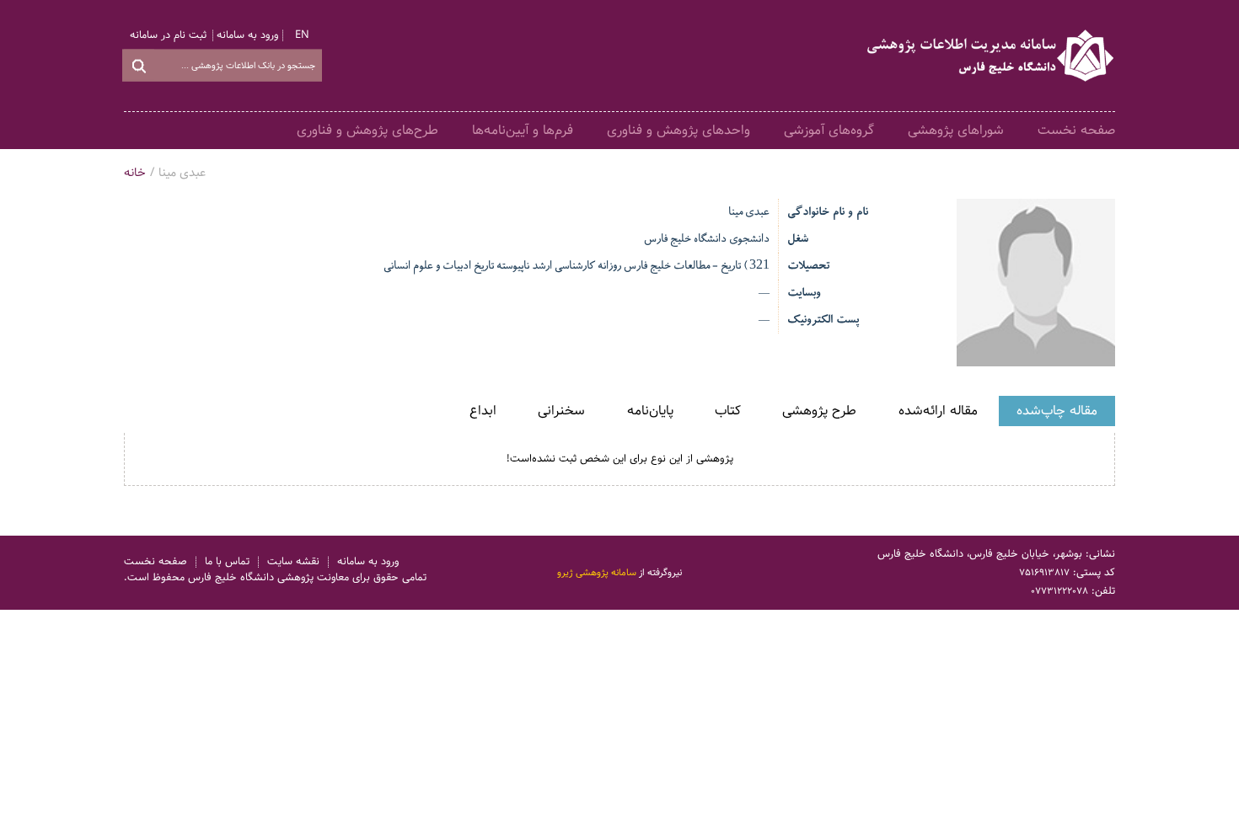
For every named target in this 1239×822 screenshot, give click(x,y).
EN (302, 35)
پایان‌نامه (650, 410)
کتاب (728, 410)
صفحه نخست (1076, 130)
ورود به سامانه (247, 35)
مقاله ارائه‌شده (938, 410)
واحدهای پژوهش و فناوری (678, 130)
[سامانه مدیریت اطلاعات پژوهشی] (991, 55)
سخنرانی (561, 410)
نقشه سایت (293, 562)
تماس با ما (227, 562)
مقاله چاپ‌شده (1056, 410)
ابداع (482, 410)
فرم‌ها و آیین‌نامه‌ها (522, 130)
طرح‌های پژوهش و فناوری (367, 130)
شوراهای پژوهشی (956, 130)
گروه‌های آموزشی (829, 130)
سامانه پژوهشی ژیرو (596, 572)
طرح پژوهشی (819, 410)
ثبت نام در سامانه (168, 35)
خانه (135, 173)
